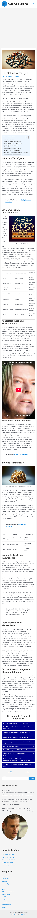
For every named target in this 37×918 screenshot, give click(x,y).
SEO (5, 899)
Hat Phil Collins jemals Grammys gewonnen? (15, 723)
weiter (27, 772)
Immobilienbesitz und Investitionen (12, 148)
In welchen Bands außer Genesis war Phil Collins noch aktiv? (16, 727)
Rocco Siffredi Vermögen (9, 859)
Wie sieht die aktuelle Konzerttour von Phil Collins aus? (17, 765)
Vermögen (12, 83)
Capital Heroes (18, 4)
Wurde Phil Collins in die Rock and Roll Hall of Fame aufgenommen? (17, 742)
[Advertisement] (18, 27)
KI (2, 886)
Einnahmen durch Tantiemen (11, 145)
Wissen (4, 907)
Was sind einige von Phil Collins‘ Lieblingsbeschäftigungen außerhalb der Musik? (16, 759)
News (3, 889)
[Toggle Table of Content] (26, 137)
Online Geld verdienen (8, 892)
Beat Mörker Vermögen (8, 857)
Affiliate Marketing (7, 876)
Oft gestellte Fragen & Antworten (12, 154)
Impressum (14, 914)
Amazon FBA (5, 878)
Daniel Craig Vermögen (21, 454)
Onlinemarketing (6, 894)
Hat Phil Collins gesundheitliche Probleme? (15, 750)
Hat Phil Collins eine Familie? (11, 746)
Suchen (4, 776)
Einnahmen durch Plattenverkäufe (12, 141)
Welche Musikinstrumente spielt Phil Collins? (15, 737)
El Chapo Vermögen (7, 862)
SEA (5, 896)
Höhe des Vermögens (9, 139)
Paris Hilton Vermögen (8, 854)
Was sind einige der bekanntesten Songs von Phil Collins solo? (16, 733)
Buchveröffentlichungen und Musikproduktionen (16, 152)
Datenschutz (22, 914)
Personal (4, 902)
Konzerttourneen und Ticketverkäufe (13, 143)
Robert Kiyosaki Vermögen (9, 865)
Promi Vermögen (7, 76)
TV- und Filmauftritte (9, 147)
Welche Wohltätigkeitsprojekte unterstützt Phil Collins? (16, 754)
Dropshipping (5, 884)
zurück (9, 772)
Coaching (4, 881)
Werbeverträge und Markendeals (12, 150)
